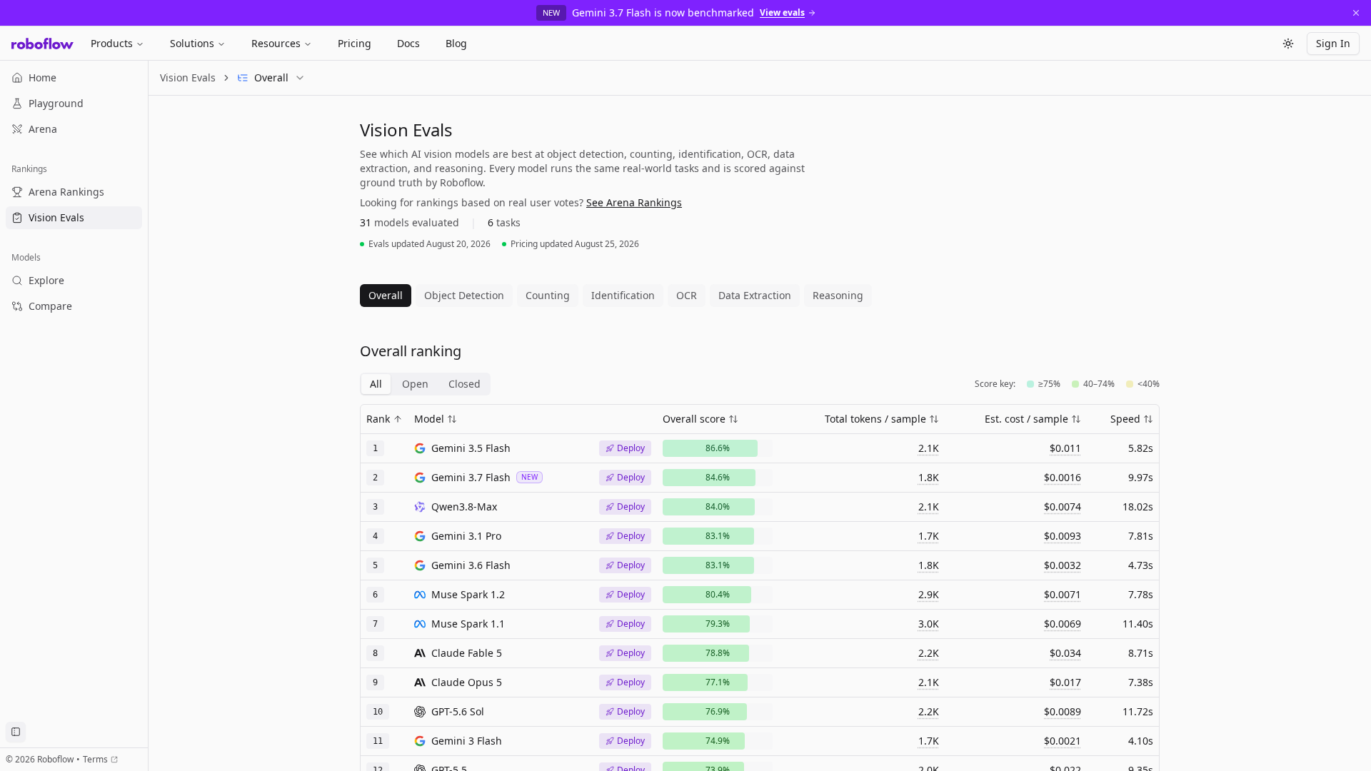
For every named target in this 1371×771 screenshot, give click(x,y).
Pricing (354, 43)
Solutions (192, 43)
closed (464, 383)
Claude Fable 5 (466, 653)
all (376, 383)
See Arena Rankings (634, 202)
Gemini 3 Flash (466, 740)
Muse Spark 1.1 (468, 623)
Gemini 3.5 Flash (471, 448)
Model (429, 418)
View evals (782, 13)
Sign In (1333, 43)
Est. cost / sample (1026, 418)
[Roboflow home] (42, 43)
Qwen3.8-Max (464, 506)
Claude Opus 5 (466, 682)
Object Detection (464, 295)
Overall (385, 295)
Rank (378, 418)
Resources (276, 43)
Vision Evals (188, 77)
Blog (456, 43)
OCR (686, 295)
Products (112, 43)
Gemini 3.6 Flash (471, 565)
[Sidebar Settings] (16, 732)
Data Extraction (754, 295)
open (415, 383)
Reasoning (838, 295)
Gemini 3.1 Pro (466, 536)
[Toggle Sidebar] (148, 416)
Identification (623, 295)
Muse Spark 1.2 (468, 594)
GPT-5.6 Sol (457, 711)
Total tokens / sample (875, 418)
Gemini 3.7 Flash (471, 477)
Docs (408, 43)
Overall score (694, 418)
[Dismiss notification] (1356, 12)
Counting (548, 295)
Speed (1125, 418)
